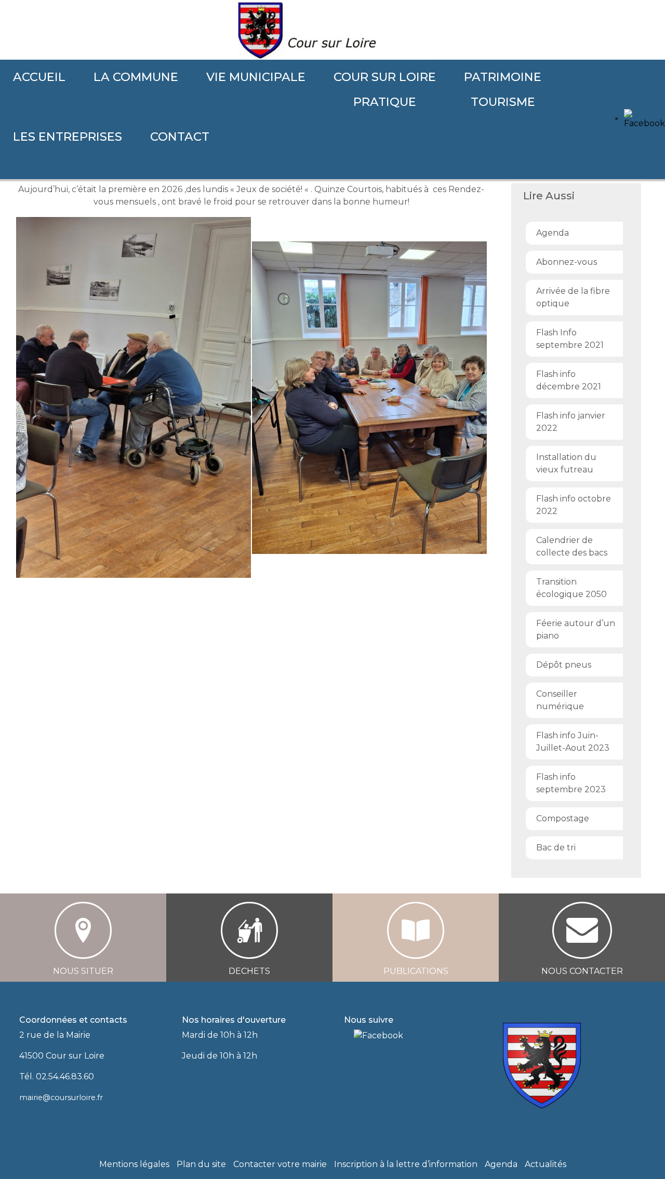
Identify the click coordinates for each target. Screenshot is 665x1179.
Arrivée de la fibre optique (573, 297)
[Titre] (348, 1035)
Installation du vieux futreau (566, 463)
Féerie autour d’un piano (575, 629)
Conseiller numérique (560, 700)
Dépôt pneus (563, 665)
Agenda (552, 233)
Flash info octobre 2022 (573, 505)
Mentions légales (134, 1164)
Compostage (562, 818)
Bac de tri (556, 847)
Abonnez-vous (566, 262)
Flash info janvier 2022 (570, 422)
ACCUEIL (39, 77)
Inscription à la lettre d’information (405, 1164)
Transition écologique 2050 (571, 588)
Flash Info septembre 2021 (570, 339)
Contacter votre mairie (280, 1164)
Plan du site (201, 1164)
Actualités (545, 1164)
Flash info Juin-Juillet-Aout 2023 (572, 741)
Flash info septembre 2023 (571, 783)
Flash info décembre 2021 (568, 380)
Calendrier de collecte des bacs (571, 546)
